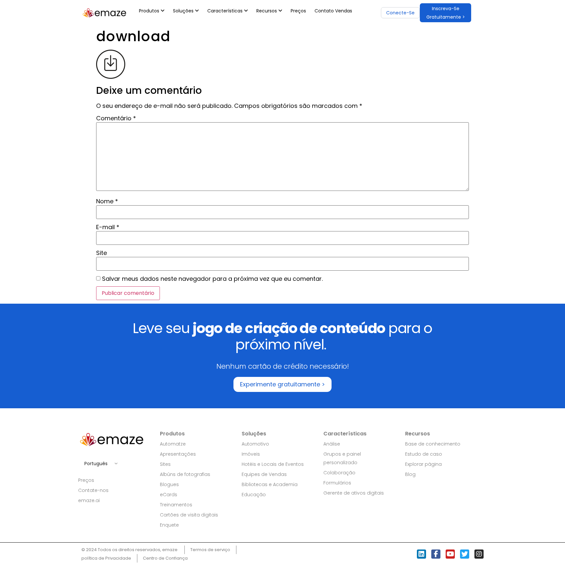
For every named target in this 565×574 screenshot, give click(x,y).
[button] (445, 12)
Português (96, 463)
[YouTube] (450, 554)
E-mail (107, 227)
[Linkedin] (421, 554)
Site (101, 253)
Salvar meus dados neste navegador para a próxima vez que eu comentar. (212, 279)
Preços (298, 11)
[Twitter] (464, 554)
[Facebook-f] (435, 554)
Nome (107, 201)
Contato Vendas (333, 11)
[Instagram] (479, 554)
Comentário (116, 118)
